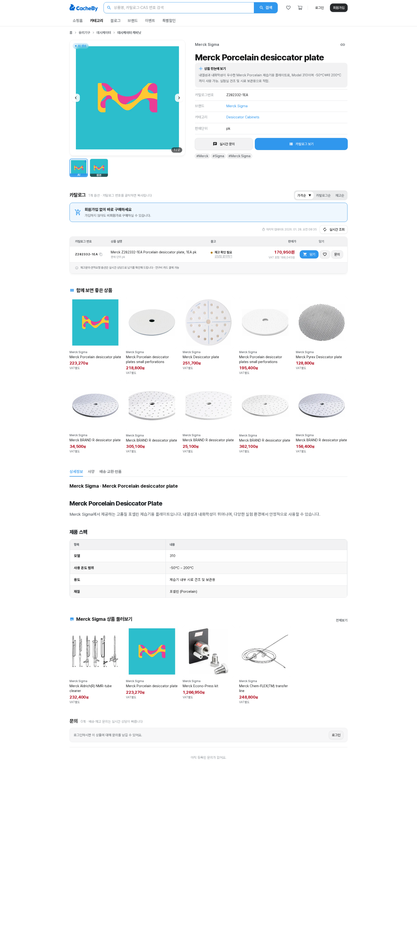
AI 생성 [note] (82, 46)
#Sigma (218, 156)
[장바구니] (300, 8)
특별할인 (169, 20)
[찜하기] (325, 254)
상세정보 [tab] (76, 471)
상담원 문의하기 (223, 256)
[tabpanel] (209, 539)
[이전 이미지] (76, 98)
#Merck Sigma (239, 156)
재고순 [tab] (339, 195)
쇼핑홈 (78, 20)
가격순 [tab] (304, 195)
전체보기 (342, 620)
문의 (337, 254)
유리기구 (84, 33)
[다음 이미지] (179, 98)
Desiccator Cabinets (242, 117)
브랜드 (133, 20)
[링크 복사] (343, 45)
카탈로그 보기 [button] (305, 144)
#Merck (202, 156)
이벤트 (150, 20)
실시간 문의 (227, 144)
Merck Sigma (207, 44)
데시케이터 (104, 33)
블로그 (116, 20)
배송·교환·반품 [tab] (110, 471)
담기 (312, 254)
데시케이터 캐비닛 (129, 33)
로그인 (319, 8)
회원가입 (339, 8)
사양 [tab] (91, 471)
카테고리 (96, 20)
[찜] (288, 8)
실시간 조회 (337, 229)
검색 (268, 7)
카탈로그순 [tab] (323, 195)
